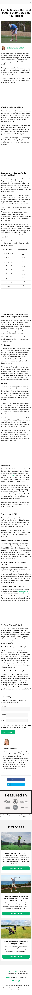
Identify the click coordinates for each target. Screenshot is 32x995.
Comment (5, 706)
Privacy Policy (22, 973)
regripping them (22, 592)
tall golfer (12, 475)
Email (3, 720)
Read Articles (13, 971)
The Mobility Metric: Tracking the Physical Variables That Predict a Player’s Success (16, 898)
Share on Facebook (17, 780)
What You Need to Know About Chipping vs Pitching (16, 943)
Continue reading (16, 868)
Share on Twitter (17, 784)
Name (3, 715)
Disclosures (12, 973)
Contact (23, 971)
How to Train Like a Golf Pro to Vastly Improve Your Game (16, 854)
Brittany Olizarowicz (10, 749)
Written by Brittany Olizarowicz (15, 47)
